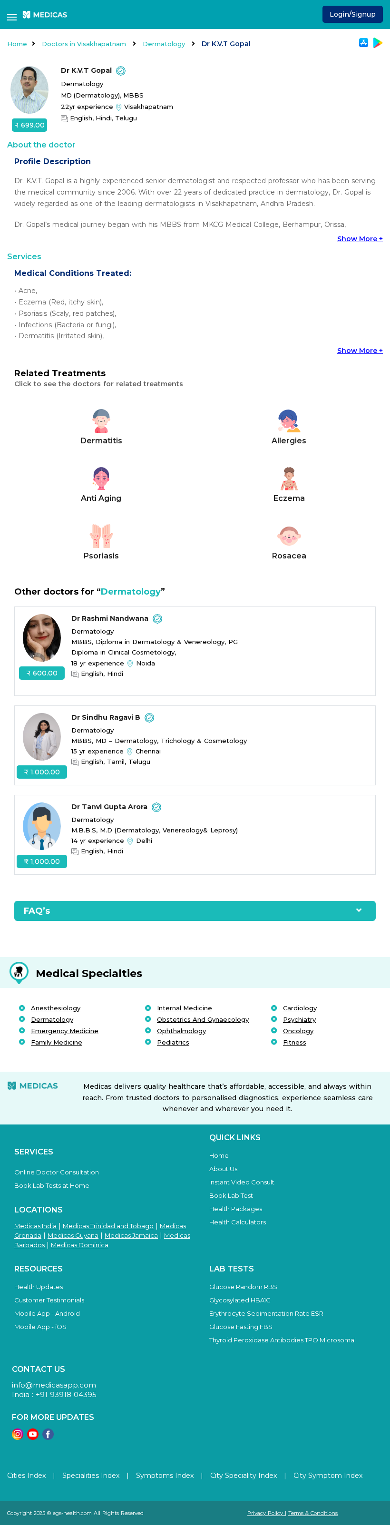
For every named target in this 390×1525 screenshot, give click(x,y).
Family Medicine (56, 1042)
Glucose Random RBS (243, 1286)
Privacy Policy (266, 1513)
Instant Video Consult (241, 1182)
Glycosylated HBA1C (240, 1300)
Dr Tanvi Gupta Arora (110, 806)
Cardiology (300, 1008)
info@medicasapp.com (54, 1384)
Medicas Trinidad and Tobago (108, 1226)
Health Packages (235, 1208)
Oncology (298, 1031)
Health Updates (38, 1286)
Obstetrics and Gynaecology (203, 1019)
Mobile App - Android (47, 1313)
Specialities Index (90, 1475)
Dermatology (165, 44)
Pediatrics (173, 1042)
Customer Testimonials (49, 1300)
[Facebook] (48, 1437)
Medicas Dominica (79, 1245)
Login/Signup (353, 14)
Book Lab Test (231, 1195)
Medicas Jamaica (131, 1235)
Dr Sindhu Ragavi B (106, 717)
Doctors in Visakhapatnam (85, 44)
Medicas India (35, 1226)
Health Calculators (237, 1222)
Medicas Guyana (73, 1235)
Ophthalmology (181, 1031)
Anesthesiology (55, 1008)
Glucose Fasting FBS (241, 1326)
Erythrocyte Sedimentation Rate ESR (266, 1313)
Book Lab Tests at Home (51, 1185)
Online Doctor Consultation (56, 1172)
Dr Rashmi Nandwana (110, 618)
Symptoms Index (165, 1475)
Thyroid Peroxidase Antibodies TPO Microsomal (282, 1340)
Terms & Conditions (313, 1513)
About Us (223, 1169)
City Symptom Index (327, 1475)
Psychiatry (299, 1019)
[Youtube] (33, 1437)
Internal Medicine (184, 1008)
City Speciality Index (243, 1475)
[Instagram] (17, 1437)
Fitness (294, 1042)
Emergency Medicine (64, 1031)
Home (17, 44)
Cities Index (26, 1475)
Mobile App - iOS (40, 1326)
